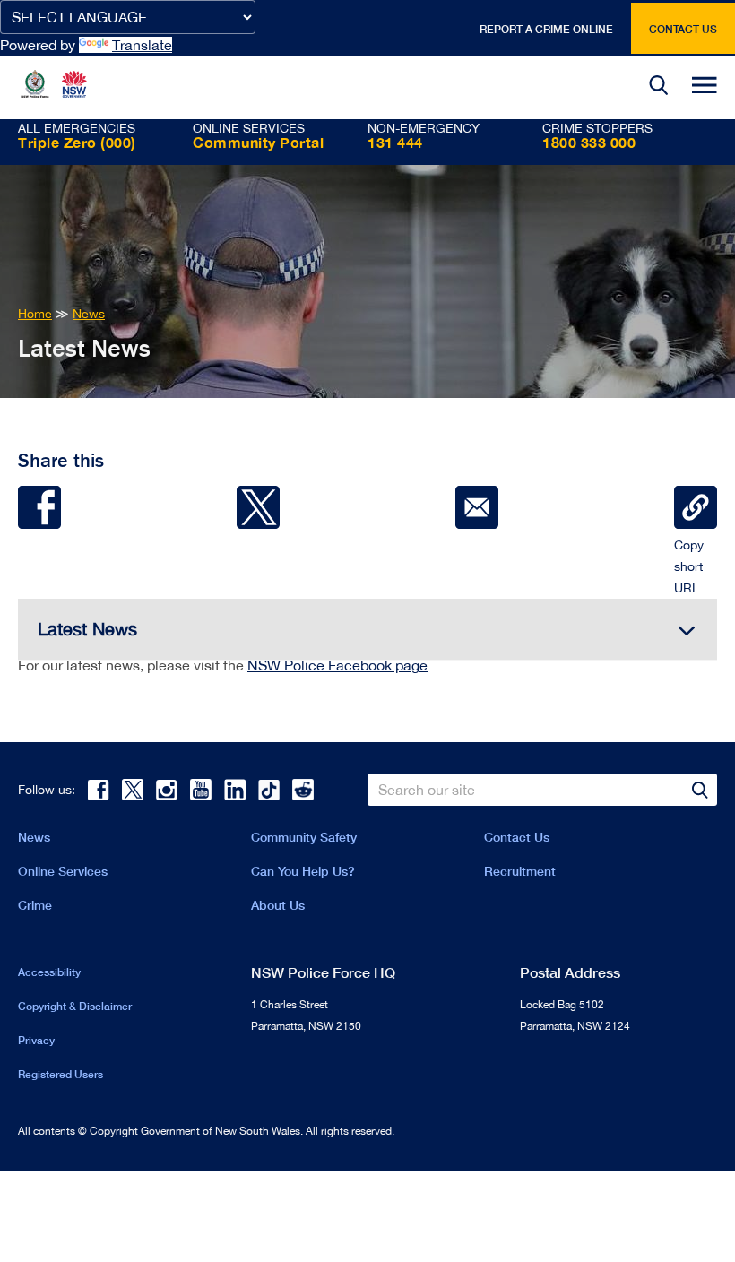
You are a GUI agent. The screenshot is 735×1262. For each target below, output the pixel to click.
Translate (142, 45)
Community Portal (258, 142)
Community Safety (304, 836)
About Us (278, 904)
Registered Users (60, 1074)
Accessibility (49, 972)
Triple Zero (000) (77, 142)
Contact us (683, 29)
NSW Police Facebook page (337, 665)
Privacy (36, 1040)
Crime (35, 904)
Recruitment (520, 870)
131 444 (395, 142)
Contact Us (516, 836)
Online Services (63, 870)
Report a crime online (546, 29)
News (34, 836)
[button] (659, 87)
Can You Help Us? (303, 870)
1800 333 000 (589, 142)
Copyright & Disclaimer (75, 1006)
